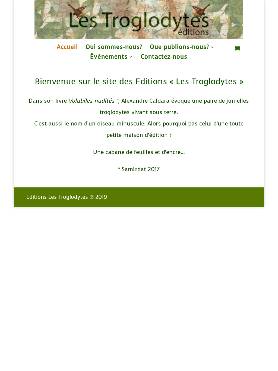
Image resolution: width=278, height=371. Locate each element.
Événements (109, 58)
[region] (138, 19)
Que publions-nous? (179, 48)
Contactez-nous (164, 58)
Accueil (67, 48)
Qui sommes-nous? (114, 48)
